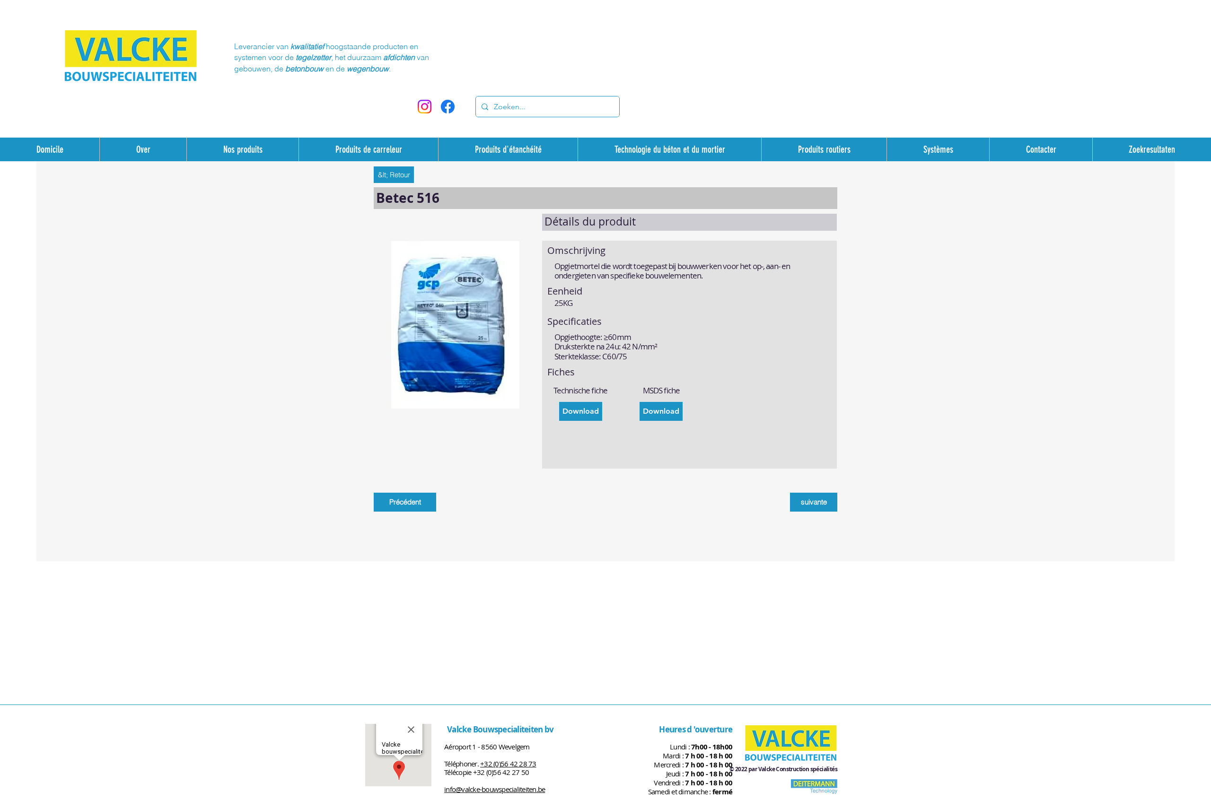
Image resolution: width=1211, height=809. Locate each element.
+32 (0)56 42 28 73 (508, 763)
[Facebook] (448, 106)
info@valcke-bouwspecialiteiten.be (494, 789)
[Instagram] (424, 106)
